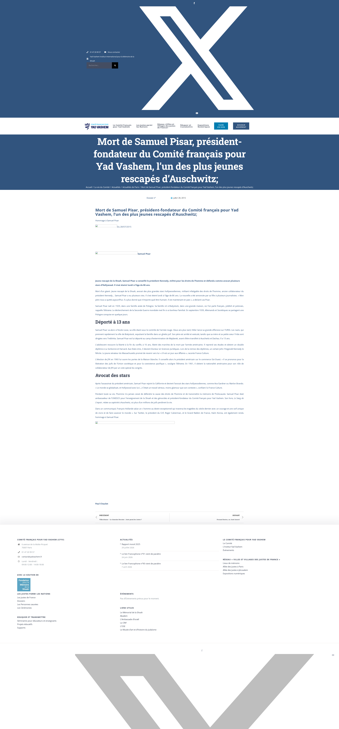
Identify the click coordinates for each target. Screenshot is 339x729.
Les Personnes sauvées (27, 604)
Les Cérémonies (24, 607)
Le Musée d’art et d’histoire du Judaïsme (138, 629)
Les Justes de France (26, 597)
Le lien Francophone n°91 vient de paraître (141, 554)
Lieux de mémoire (231, 563)
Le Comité (227, 543)
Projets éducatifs (24, 624)
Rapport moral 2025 (131, 544)
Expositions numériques (234, 573)
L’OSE (122, 626)
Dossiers (21, 601)
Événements (228, 550)
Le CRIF (123, 622)
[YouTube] (197, 113)
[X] (197, 58)
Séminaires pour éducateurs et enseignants (36, 620)
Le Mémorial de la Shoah (131, 612)
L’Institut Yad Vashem (232, 546)
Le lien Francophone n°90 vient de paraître (141, 563)
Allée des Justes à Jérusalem (235, 570)
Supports (21, 627)
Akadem (124, 616)
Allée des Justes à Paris (233, 566)
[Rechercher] (102, 65)
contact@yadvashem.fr (32, 556)
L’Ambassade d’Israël (129, 619)
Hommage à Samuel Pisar (107, 220)
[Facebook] (194, 3)
